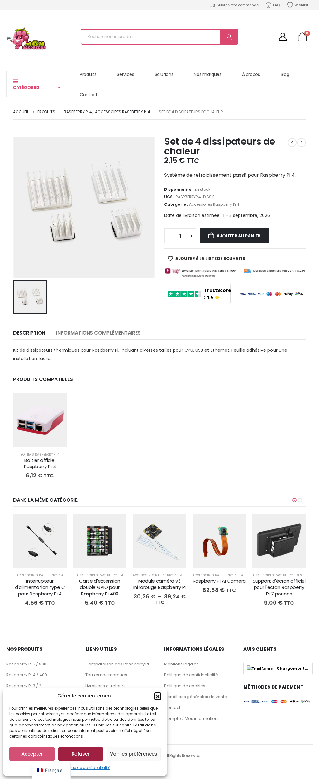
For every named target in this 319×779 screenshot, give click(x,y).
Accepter (32, 754)
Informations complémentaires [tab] (98, 332)
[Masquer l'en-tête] (26, 38)
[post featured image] (40, 420)
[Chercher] (229, 37)
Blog (285, 74)
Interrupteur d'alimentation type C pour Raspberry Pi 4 (40, 587)
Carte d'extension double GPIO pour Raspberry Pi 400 (99, 587)
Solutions (164, 74)
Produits (88, 74)
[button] (158, 696)
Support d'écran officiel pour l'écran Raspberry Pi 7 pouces (279, 587)
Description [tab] (29, 332)
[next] (301, 142)
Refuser (81, 754)
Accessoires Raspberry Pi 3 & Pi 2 (161, 575)
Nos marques (207, 74)
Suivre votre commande (238, 4)
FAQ (276, 4)
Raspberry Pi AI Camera (219, 581)
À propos (251, 74)
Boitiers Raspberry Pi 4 (40, 454)
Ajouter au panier (238, 236)
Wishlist (301, 4)
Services (125, 74)
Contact (89, 95)
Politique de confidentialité (85, 767)
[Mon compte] (283, 37)
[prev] (292, 142)
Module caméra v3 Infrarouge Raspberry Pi (159, 584)
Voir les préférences (133, 754)
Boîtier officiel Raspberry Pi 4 (40, 463)
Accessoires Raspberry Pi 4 (214, 204)
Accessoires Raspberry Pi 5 (216, 575)
